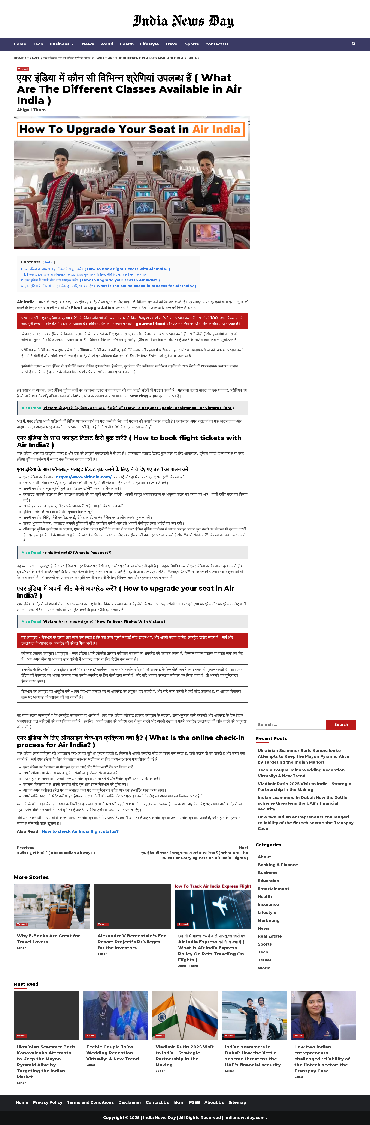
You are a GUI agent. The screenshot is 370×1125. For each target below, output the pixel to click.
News (88, 44)
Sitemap (237, 1102)
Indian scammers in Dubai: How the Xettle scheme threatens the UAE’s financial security (303, 803)
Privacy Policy (47, 1102)
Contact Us (216, 44)
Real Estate (270, 936)
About (264, 857)
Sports (192, 44)
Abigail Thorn (31, 110)
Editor (21, 947)
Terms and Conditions (90, 1102)
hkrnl (179, 1102)
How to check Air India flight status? (80, 831)
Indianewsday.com (244, 1117)
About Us (214, 1102)
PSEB (194, 1102)
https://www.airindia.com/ (84, 477)
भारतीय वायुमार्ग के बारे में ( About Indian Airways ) (56, 850)
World (106, 44)
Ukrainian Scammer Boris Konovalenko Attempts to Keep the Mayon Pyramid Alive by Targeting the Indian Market (303, 756)
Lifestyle (149, 44)
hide (48, 262)
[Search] (353, 44)
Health (127, 44)
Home (20, 44)
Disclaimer (129, 1102)
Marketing (269, 920)
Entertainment (273, 888)
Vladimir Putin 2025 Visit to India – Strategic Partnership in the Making (304, 787)
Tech (38, 44)
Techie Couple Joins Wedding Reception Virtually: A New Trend (301, 773)
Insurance (268, 904)
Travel (172, 44)
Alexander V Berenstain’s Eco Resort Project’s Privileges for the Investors (132, 941)
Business (59, 44)
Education (268, 880)
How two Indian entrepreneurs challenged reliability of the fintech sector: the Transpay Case (306, 823)
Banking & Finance (278, 865)
